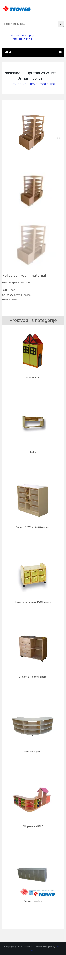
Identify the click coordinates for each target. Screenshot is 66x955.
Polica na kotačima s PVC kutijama (33, 602)
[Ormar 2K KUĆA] (33, 351)
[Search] (61, 24)
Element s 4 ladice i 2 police (33, 676)
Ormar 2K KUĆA (33, 377)
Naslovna (12, 73)
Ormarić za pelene (33, 901)
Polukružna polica (33, 751)
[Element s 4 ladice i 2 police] (33, 650)
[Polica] (33, 425)
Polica (33, 452)
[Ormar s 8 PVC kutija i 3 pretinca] (33, 500)
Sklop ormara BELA (33, 826)
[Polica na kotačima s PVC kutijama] (33, 575)
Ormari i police (30, 78)
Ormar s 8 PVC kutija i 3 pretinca (33, 527)
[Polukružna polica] (33, 725)
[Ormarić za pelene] (33, 874)
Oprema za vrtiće (41, 73)
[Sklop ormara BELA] (33, 799)
